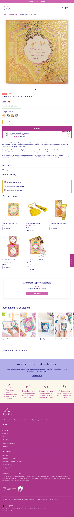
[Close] (66, 230)
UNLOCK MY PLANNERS (53, 282)
